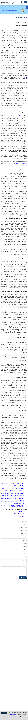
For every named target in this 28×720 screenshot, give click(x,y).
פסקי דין (25, 546)
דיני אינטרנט (24, 534)
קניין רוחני (24, 521)
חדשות (25, 540)
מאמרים (25, 543)
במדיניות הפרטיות (14, 714)
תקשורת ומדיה (23, 530)
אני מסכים (4, 713)
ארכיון (25, 549)
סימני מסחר (24, 527)
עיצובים (25, 537)
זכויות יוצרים (24, 524)
